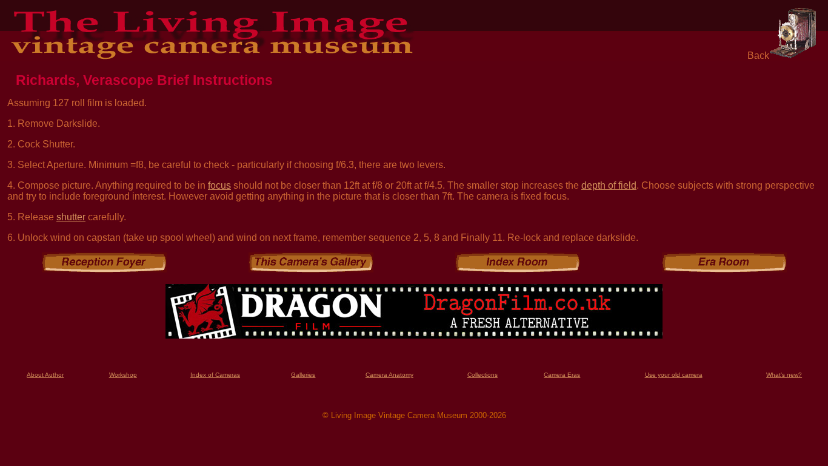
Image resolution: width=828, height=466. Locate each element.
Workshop (123, 374)
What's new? (784, 374)
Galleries (303, 374)
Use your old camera (674, 374)
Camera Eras (562, 374)
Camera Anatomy (389, 374)
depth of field (608, 185)
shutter (70, 217)
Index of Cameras (215, 374)
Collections (482, 374)
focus (219, 185)
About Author (45, 374)
